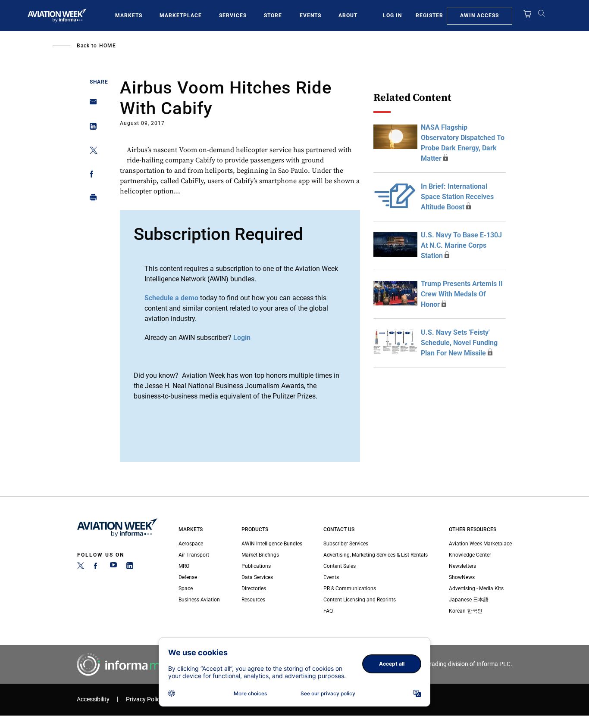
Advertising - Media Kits (476, 588)
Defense (188, 577)
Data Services (257, 577)
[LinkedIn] (129, 567)
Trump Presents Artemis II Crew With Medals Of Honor (462, 294)
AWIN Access (479, 15)
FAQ (328, 611)
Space (186, 588)
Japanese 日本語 (469, 600)
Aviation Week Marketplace (480, 544)
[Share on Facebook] (91, 175)
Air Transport (194, 555)
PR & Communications (349, 588)
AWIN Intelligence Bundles (271, 544)
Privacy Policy (144, 699)
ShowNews (462, 577)
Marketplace (181, 15)
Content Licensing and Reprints (359, 600)
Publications (256, 566)
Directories (253, 588)
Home (107, 46)
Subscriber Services (345, 544)
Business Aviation (199, 600)
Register (429, 15)
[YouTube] (113, 567)
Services (233, 15)
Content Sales (339, 566)
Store (273, 15)
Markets (128, 15)
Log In (392, 15)
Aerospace (191, 544)
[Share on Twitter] (91, 151)
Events (310, 15)
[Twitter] (80, 567)
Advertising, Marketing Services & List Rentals (375, 555)
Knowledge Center (470, 555)
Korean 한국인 (465, 611)
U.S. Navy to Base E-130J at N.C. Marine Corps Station (461, 245)
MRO (184, 566)
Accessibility (93, 699)
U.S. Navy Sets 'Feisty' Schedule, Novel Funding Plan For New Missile (459, 342)
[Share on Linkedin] (91, 128)
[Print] (91, 199)
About (347, 15)
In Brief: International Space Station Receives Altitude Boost (457, 196)
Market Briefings (260, 555)
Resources (253, 600)
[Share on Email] (91, 104)
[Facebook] (97, 567)
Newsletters (462, 566)
